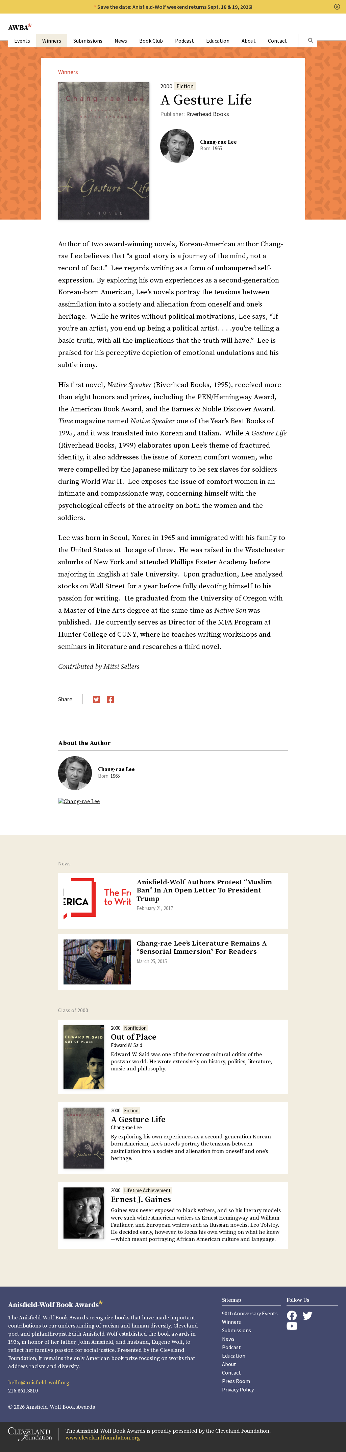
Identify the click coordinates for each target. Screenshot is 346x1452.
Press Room (236, 1381)
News (121, 40)
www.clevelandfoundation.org (103, 1437)
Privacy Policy (238, 1389)
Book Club (151, 40)
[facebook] (292, 1316)
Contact (277, 40)
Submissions (87, 40)
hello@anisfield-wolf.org (38, 1382)
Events (22, 40)
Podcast (184, 40)
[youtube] (292, 1326)
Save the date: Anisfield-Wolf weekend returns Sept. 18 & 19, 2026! (174, 6)
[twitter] (307, 1316)
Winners (51, 40)
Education (217, 40)
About (249, 40)
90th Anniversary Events (250, 1313)
